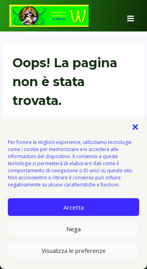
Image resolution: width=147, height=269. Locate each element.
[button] (135, 127)
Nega (73, 229)
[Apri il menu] (130, 15)
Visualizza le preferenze (74, 250)
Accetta (74, 207)
